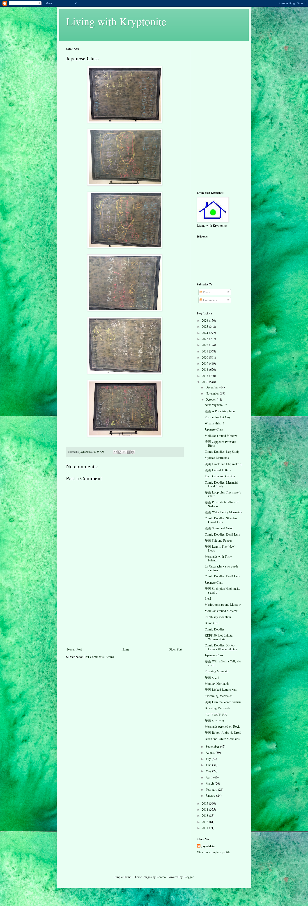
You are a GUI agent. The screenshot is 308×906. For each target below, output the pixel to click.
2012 (205, 822)
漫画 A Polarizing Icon (220, 411)
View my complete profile (213, 852)
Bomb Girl (211, 623)
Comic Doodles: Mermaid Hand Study (221, 484)
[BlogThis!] (119, 452)
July (209, 759)
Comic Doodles (214, 629)
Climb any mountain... (219, 617)
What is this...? (214, 423)
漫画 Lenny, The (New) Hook (220, 548)
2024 (205, 333)
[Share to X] (124, 452)
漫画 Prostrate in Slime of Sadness (222, 504)
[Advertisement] (125, 613)
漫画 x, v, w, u (214, 720)
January (211, 795)
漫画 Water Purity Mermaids (223, 512)
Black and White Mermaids (222, 739)
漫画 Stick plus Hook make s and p (222, 590)
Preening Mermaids (217, 671)
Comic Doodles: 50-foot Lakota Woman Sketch (221, 647)
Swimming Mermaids (218, 696)
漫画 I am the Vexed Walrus (223, 702)
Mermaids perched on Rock (222, 726)
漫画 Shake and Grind (219, 528)
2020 (205, 357)
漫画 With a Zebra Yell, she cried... (223, 663)
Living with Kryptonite (116, 21)
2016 (205, 382)
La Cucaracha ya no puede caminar (221, 568)
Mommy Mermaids (217, 683)
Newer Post (74, 649)
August (211, 752)
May (209, 771)
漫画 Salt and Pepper (218, 540)
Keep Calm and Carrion (220, 476)
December (212, 387)
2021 (205, 351)
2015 (205, 803)
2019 (205, 363)
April (209, 777)
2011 (205, 828)
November (213, 393)
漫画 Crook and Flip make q (223, 464)
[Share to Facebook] (128, 452)
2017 (205, 376)
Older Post (175, 649)
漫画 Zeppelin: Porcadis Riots (220, 444)
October (211, 399)
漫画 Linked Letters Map (221, 689)
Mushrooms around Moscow (223, 604)
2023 (205, 339)
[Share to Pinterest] (132, 452)
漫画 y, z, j (212, 677)
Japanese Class (214, 429)
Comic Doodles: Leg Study (222, 451)
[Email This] (115, 452)
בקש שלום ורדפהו (216, 714)
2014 (205, 809)
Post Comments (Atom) (99, 657)
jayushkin (208, 846)
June (209, 765)
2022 (205, 345)
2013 (205, 815)
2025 (205, 326)
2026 (205, 320)
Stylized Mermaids (217, 457)
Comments (209, 300)
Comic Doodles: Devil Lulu (222, 534)
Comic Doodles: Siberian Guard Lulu (221, 520)
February (212, 789)
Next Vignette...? (216, 405)
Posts (206, 292)
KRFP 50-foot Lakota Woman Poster (218, 637)
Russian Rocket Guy (217, 417)
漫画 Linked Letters (218, 470)
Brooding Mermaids (217, 708)
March (210, 783)
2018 (205, 369)
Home (125, 649)
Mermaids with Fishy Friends (218, 558)
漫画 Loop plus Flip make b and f (223, 494)
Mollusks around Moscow (221, 435)
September (213, 746)
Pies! (208, 598)
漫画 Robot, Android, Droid (223, 732)
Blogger (188, 877)
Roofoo (161, 877)
